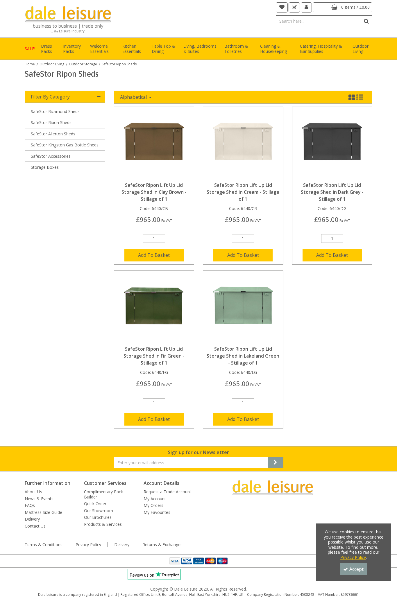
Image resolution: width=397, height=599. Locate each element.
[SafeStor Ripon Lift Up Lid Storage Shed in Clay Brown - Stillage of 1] (153, 143)
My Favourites (157, 512)
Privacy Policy (88, 544)
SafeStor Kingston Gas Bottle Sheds (65, 145)
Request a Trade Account (167, 491)
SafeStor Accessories (51, 156)
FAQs (30, 505)
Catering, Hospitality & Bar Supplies (321, 48)
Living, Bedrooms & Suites (200, 48)
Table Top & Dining (163, 48)
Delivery (32, 519)
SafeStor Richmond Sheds (55, 111)
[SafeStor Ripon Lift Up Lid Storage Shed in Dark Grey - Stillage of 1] (332, 143)
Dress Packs (46, 48)
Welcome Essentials (99, 48)
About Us (33, 491)
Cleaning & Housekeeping (273, 48)
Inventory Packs (72, 48)
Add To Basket (154, 255)
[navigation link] (282, 7)
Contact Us (35, 526)
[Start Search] (366, 21)
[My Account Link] (306, 7)
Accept (356, 569)
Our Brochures (98, 517)
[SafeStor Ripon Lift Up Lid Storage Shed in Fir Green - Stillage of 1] (153, 307)
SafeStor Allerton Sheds (53, 134)
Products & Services (103, 524)
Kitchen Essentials (131, 48)
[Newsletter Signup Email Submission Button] (275, 462)
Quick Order (95, 503)
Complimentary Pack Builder (103, 494)
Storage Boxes (45, 167)
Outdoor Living (361, 48)
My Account (155, 498)
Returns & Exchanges (162, 544)
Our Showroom (98, 510)
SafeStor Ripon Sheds (51, 122)
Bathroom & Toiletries (236, 48)
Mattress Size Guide (43, 512)
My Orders (153, 505)
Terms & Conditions (43, 544)
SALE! (30, 48)
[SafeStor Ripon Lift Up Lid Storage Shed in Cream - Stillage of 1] (243, 143)
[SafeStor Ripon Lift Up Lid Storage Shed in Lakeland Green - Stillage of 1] (243, 307)
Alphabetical (134, 97)
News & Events (39, 498)
